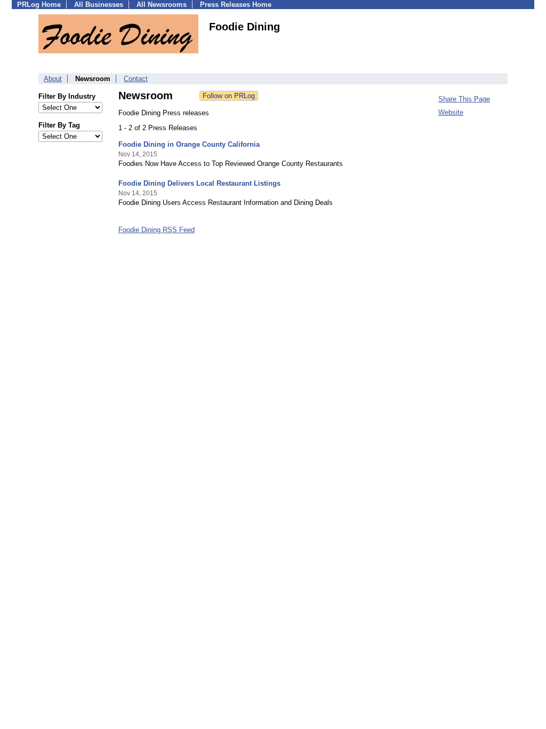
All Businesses (98, 5)
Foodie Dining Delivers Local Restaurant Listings (199, 183)
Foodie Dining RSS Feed (156, 230)
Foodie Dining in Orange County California (189, 144)
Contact (136, 79)
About (53, 79)
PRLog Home (39, 5)
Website (450, 112)
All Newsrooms (161, 5)
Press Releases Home (235, 5)
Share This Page (464, 99)
